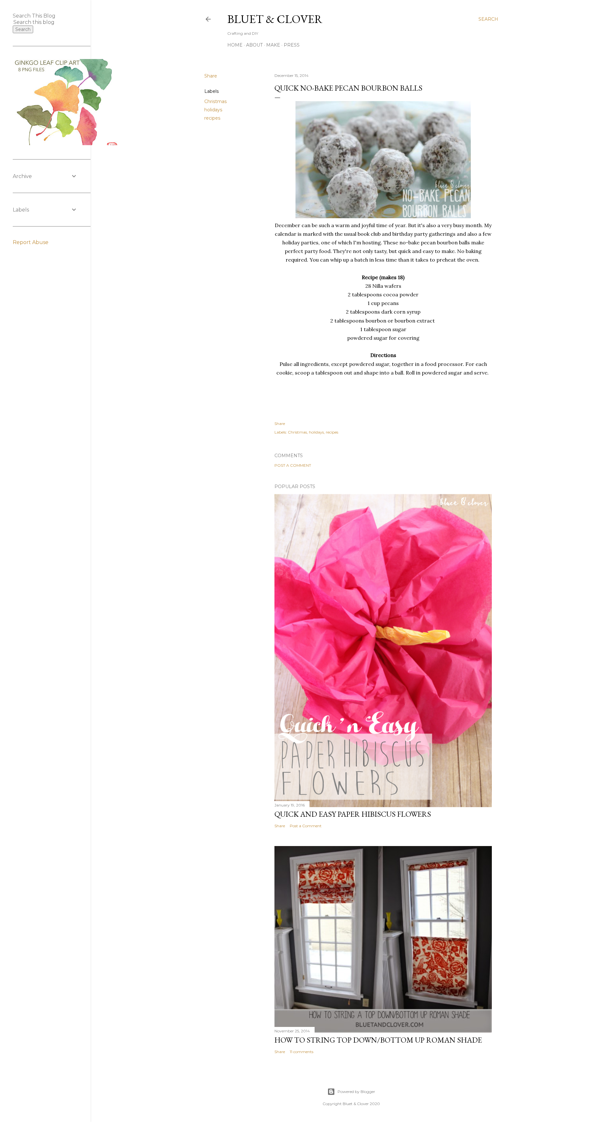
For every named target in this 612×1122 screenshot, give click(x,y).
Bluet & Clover (275, 18)
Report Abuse (30, 242)
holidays (213, 110)
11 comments (301, 1051)
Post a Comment (292, 465)
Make (273, 45)
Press (292, 45)
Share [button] (210, 76)
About (254, 45)
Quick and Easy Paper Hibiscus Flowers (352, 814)
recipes (212, 118)
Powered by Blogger (356, 1091)
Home (235, 45)
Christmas (215, 101)
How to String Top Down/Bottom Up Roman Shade (378, 1040)
